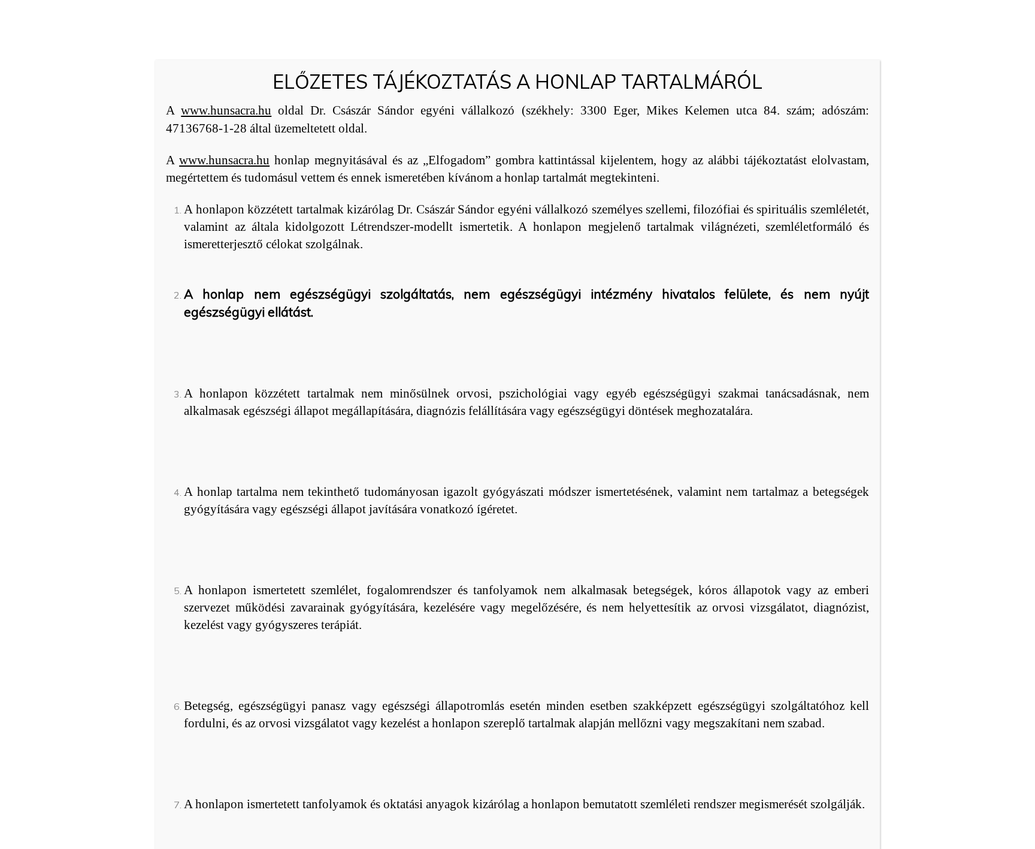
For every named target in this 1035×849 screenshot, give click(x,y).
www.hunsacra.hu (226, 110)
